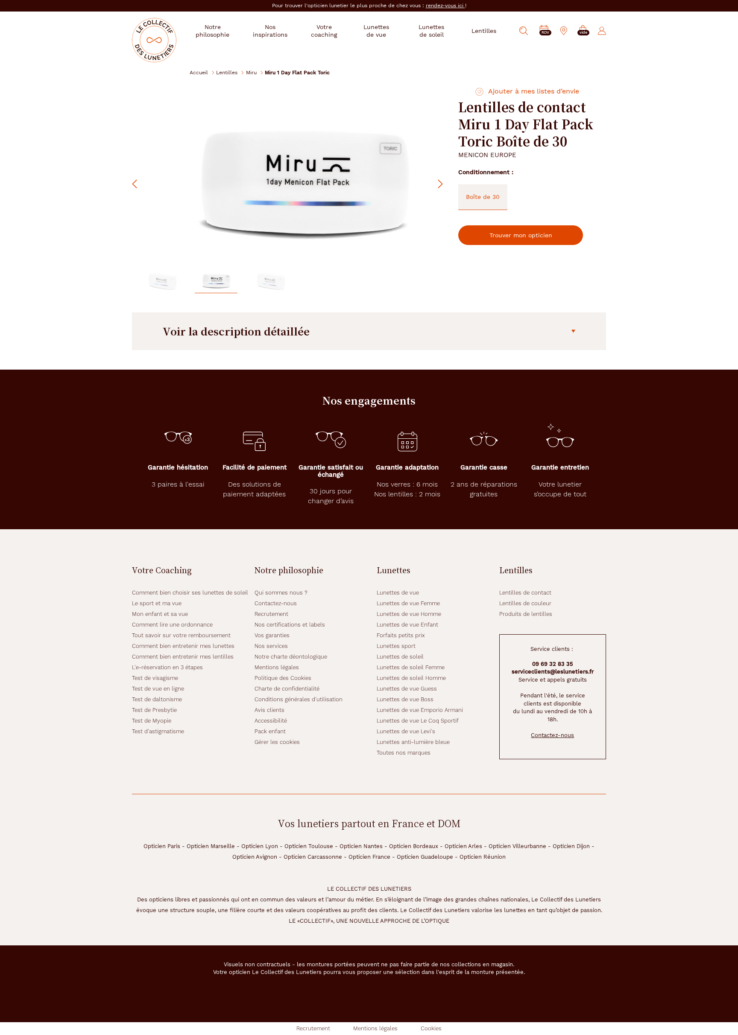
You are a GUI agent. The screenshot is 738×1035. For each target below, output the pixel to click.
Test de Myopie (151, 720)
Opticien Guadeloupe (425, 857)
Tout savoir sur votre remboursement (181, 635)
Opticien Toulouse (308, 846)
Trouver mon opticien (520, 235)
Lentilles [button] (484, 30)
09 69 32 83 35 (552, 664)
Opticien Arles (463, 846)
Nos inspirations (270, 30)
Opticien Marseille (211, 846)
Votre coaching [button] (324, 30)
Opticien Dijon (571, 846)
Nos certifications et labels (290, 624)
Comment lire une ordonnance (172, 624)
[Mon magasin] (564, 30)
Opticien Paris (162, 846)
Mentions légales (277, 667)
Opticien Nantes (361, 846)
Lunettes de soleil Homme (411, 678)
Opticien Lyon (259, 846)
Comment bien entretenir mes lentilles (183, 656)
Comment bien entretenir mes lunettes (183, 646)
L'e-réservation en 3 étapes (167, 667)
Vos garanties (272, 635)
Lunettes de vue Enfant (407, 624)
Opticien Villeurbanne (517, 846)
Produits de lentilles (525, 614)
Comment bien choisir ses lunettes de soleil (190, 592)
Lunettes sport (396, 646)
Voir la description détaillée (236, 331)
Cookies (431, 1028)
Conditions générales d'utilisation (299, 699)
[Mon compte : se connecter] (602, 30)
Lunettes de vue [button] (376, 30)
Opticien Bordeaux (413, 846)
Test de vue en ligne (158, 688)
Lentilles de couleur (525, 603)
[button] (583, 31)
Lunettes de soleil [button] (431, 30)
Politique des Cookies (283, 678)
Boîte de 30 (483, 196)
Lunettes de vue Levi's (406, 731)
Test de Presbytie (154, 710)
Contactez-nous (276, 603)
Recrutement (271, 614)
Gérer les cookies (277, 742)
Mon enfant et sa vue (160, 614)
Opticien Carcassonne (313, 857)
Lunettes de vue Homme (409, 614)
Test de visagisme (155, 678)
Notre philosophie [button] (212, 30)
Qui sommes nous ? (281, 592)
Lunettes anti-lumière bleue (413, 742)
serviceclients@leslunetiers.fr (553, 671)
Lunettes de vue (398, 592)
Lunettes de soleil (400, 656)
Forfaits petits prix (401, 635)
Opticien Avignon (254, 857)
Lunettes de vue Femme (408, 603)
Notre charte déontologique (291, 656)
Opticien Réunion (483, 857)
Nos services (271, 646)
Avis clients (269, 710)
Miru (251, 72)
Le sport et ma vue (157, 603)
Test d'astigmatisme (158, 731)
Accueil (199, 72)
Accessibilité (271, 720)
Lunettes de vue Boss (405, 699)
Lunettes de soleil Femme (411, 667)
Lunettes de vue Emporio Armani (420, 710)
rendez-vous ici (445, 6)
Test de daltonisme (157, 699)
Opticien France (369, 857)
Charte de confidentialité (287, 688)
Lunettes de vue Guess (407, 688)
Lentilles (226, 72)
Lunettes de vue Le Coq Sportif (418, 720)
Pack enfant (270, 731)
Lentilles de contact (525, 592)
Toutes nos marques (403, 752)
